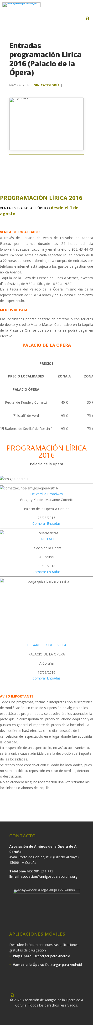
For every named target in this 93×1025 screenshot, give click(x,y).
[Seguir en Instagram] (64, 8)
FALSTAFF (47, 539)
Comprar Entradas (46, 523)
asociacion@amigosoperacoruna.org (49, 876)
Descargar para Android (51, 956)
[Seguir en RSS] (79, 918)
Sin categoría (47, 85)
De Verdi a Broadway (46, 494)
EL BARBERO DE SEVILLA (46, 645)
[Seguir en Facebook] (54, 8)
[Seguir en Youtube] (84, 8)
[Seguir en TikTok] (66, 918)
